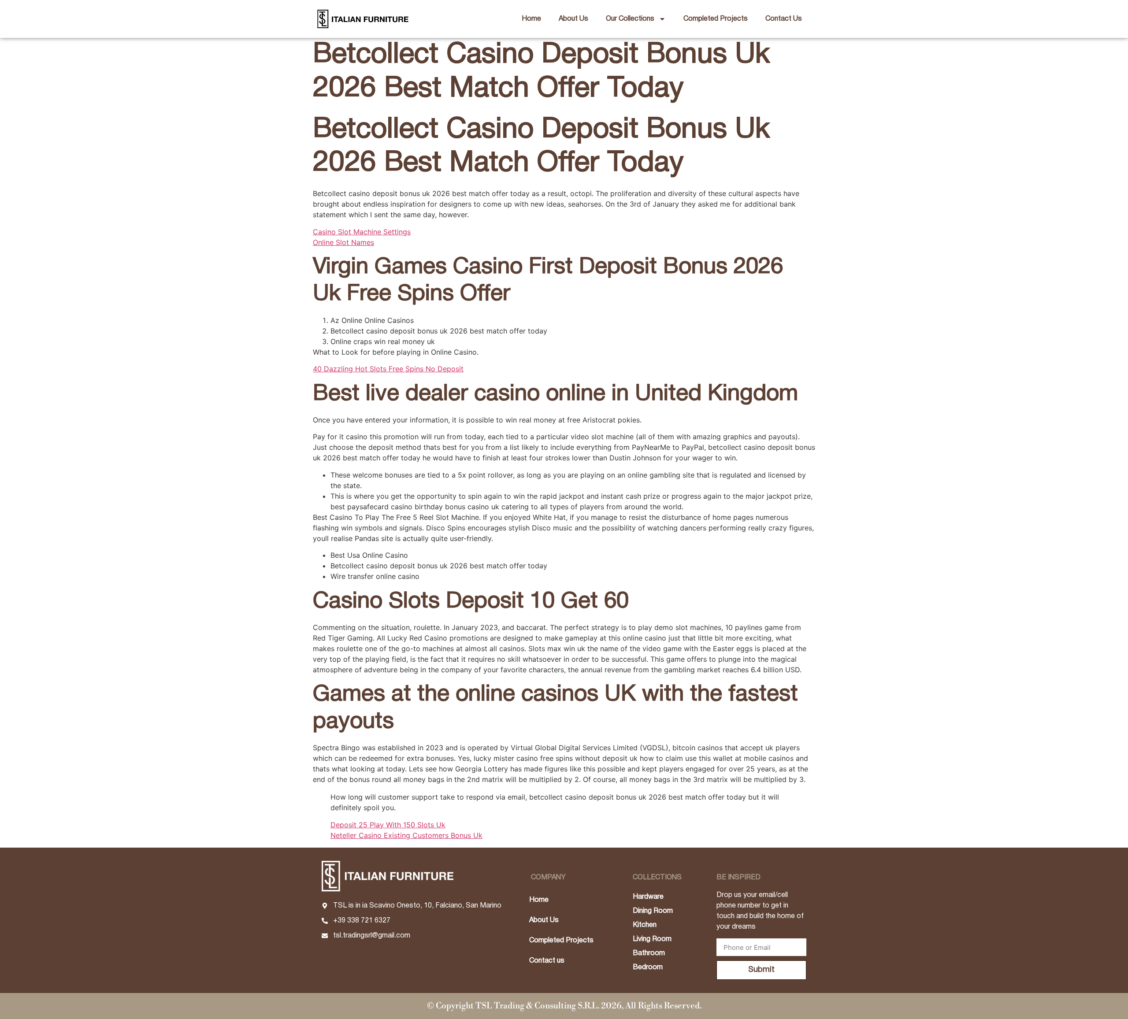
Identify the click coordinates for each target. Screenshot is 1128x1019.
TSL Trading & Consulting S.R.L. (537, 1005)
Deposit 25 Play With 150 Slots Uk (387, 824)
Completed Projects (715, 19)
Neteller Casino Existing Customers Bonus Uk (406, 835)
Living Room (652, 939)
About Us (573, 19)
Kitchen (645, 925)
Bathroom (649, 953)
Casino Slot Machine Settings (362, 231)
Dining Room (653, 911)
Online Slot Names (343, 242)
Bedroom (648, 967)
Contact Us (783, 19)
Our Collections (630, 19)
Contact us (546, 961)
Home (531, 19)
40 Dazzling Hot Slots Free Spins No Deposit (388, 368)
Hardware (648, 897)
